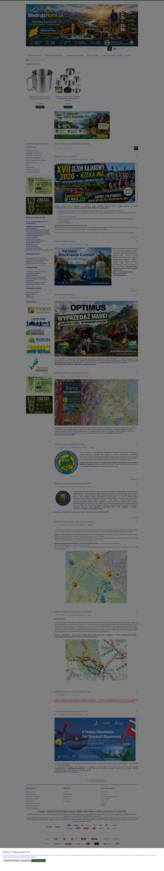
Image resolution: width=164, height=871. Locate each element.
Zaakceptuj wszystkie (38, 860)
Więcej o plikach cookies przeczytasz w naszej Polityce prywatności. (19, 857)
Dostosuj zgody (26, 860)
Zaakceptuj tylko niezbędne (11, 860)
